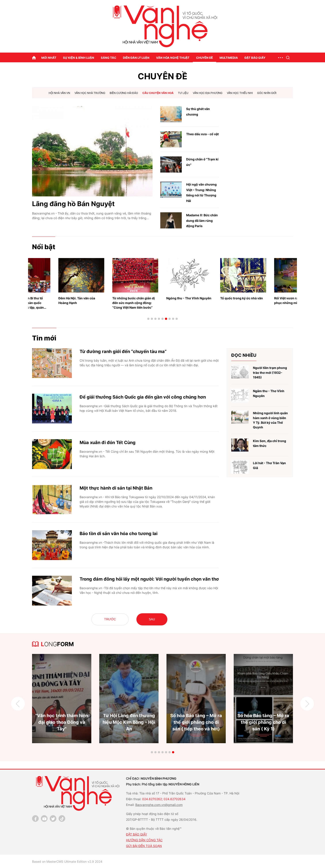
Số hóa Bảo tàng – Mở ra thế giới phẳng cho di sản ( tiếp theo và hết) (129, 722)
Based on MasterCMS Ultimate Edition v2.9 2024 (67, 861)
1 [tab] (148, 319)
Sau (152, 619)
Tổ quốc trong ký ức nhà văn (215, 298)
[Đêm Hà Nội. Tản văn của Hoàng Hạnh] (55, 275)
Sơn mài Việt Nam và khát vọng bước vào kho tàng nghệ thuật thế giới (263, 722)
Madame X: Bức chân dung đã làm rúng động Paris (202, 220)
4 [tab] (159, 319)
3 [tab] (155, 319)
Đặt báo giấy (255, 57)
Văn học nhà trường (90, 93)
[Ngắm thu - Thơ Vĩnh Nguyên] (240, 395)
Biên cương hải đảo (124, 93)
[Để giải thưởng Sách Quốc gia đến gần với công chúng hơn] (52, 409)
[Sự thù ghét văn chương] (171, 114)
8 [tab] (173, 319)
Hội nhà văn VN (59, 93)
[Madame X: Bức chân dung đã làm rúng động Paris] (171, 220)
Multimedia (229, 57)
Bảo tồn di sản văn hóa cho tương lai (118, 533)
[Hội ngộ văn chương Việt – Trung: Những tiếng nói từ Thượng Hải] (171, 190)
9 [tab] (177, 319)
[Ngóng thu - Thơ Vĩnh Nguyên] (163, 275)
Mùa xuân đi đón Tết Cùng (108, 442)
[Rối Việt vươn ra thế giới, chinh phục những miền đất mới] (271, 275)
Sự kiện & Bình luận (78, 57)
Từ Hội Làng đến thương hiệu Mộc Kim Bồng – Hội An (61, 722)
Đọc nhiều (243, 355)
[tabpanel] (55, 281)
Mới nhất (48, 57)
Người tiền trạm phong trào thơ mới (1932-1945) (270, 372)
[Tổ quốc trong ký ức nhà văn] (217, 275)
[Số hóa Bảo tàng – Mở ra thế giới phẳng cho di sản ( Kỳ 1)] (196, 698)
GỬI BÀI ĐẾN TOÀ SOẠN (144, 846)
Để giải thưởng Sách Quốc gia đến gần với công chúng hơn (143, 397)
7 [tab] (169, 319)
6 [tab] (166, 319)
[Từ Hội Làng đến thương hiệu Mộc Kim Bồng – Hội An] (61, 698)
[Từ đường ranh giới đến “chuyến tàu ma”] (52, 363)
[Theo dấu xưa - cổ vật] (171, 139)
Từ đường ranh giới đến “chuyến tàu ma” (123, 351)
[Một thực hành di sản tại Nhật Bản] (52, 500)
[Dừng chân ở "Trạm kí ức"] (171, 164)
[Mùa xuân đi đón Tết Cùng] (52, 454)
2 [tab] (152, 319)
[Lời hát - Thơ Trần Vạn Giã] (240, 467)
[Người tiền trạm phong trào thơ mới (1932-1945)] (240, 371)
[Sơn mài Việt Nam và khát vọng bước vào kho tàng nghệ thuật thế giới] (263, 698)
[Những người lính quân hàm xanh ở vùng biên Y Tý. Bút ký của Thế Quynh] (240, 417)
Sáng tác (108, 57)
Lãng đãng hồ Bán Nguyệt (73, 204)
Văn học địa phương (207, 93)
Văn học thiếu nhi (240, 93)
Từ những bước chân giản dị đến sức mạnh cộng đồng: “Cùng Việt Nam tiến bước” (107, 302)
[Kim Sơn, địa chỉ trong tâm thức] (240, 445)
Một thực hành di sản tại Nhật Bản (116, 488)
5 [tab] (162, 319)
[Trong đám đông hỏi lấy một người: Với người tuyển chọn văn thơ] (52, 591)
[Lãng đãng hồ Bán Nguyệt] (92, 151)
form (57, 644)
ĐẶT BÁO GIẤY (136, 834)
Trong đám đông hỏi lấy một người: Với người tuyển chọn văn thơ (149, 579)
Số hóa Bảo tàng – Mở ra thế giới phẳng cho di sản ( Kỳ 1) (196, 722)
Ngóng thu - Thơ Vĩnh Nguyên (162, 298)
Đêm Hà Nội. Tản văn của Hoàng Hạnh (50, 300)
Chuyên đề (204, 57)
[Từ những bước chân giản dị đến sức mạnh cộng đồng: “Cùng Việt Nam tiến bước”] (109, 275)
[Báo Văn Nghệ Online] (162, 26)
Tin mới (44, 338)
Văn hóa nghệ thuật (172, 57)
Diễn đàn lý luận (136, 57)
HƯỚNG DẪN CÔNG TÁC (144, 840)
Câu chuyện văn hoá (158, 93)
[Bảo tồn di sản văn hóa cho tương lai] (52, 545)
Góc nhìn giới (266, 93)
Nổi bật (43, 247)
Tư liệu (183, 93)
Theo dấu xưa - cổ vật (202, 134)
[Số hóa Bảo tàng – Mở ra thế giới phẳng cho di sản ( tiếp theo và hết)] (129, 698)
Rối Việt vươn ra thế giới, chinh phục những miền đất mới (271, 300)
